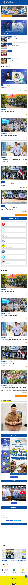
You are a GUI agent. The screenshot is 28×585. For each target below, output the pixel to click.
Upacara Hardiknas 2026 (7, 183)
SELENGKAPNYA (23, 90)
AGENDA (7, 263)
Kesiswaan (9, 51)
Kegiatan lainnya (21, 396)
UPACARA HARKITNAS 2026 (8, 111)
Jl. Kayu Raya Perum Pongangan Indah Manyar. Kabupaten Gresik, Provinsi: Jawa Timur (14, 580)
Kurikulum (9, 43)
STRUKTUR (7, 231)
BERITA (6, 242)
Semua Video (14, 502)
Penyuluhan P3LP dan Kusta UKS (9, 135)
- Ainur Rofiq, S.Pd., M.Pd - (14, 431)
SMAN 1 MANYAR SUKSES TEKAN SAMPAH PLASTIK (14, 159)
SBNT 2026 (3, 87)
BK (3, 31)
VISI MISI (7, 225)
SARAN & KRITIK (8, 252)
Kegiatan (9, 36)
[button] (26, 10)
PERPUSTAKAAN (8, 247)
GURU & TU (7, 236)
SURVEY (6, 258)
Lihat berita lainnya (21, 215)
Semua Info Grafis (13, 477)
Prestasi (9, 58)
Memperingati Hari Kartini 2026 (9, 208)
